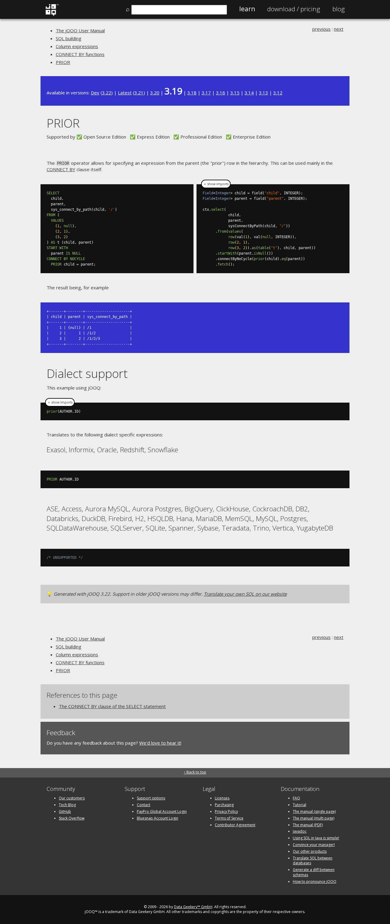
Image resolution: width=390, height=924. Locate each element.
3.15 (234, 93)
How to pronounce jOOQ (314, 881)
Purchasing (224, 804)
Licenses (222, 798)
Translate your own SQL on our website (245, 594)
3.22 (106, 93)
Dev (95, 93)
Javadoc (300, 831)
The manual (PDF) (308, 824)
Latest (125, 93)
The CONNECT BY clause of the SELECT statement (112, 706)
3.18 (192, 93)
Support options (151, 798)
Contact (143, 804)
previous (321, 29)
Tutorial (299, 804)
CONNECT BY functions (80, 54)
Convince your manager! (314, 844)
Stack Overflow (71, 818)
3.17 (206, 93)
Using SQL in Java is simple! (316, 838)
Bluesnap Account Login (157, 818)
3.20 (154, 93)
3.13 (263, 93)
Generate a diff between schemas (314, 872)
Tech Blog (67, 804)
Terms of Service (229, 818)
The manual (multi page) (313, 818)
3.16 (220, 93)
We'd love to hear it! (160, 743)
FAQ (296, 798)
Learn (247, 9)
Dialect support (87, 373)
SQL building (68, 38)
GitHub (65, 811)
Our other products (310, 851)
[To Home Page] (52, 14)
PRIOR (63, 62)
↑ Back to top (195, 772)
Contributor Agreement (235, 824)
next (338, 29)
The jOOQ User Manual (80, 30)
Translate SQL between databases (312, 860)
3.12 (277, 93)
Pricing (293, 9)
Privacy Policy (226, 811)
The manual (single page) (314, 811)
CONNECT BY (61, 169)
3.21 (139, 93)
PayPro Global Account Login (162, 811)
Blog (338, 9)
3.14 (249, 93)
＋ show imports (216, 184)
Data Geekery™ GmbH (193, 906)
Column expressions (77, 46)
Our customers (72, 798)
